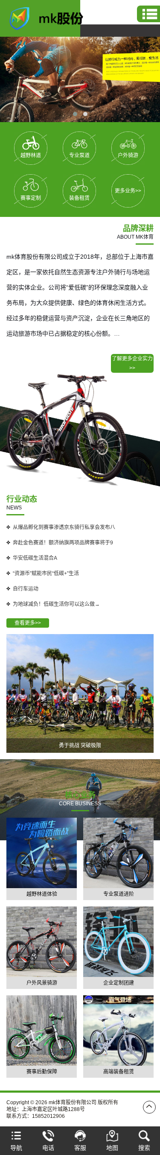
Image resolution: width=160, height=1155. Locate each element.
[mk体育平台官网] (51, 18)
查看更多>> (28, 623)
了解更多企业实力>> (132, 363)
